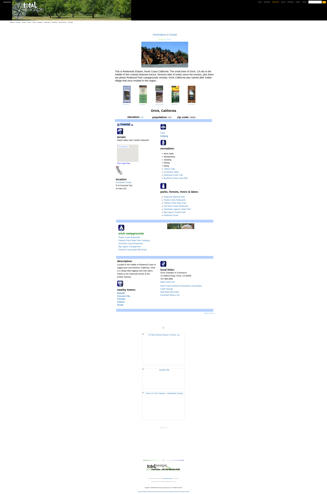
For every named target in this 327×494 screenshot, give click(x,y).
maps (179, 491)
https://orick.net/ (167, 282)
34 (142, 117)
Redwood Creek (171, 215)
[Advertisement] (163, 442)
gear (183, 491)
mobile (187, 491)
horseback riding (171, 172)
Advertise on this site (209, 313)
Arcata (120, 305)
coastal (24, 22)
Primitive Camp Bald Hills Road (132, 249)
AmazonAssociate (167, 478)
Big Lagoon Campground (129, 246)
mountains (40, 22)
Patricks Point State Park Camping (134, 240)
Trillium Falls (169, 169)
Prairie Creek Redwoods (175, 200)
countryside (47, 22)
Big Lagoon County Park (175, 212)
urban (34, 22)
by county (18, 22)
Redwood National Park (174, 197)
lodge (143, 491)
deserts (29, 22)
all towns (12, 22)
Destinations (7, 2)
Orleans (121, 302)
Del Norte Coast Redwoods (176, 206)
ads (166, 491)
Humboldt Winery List (170, 295)
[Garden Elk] (163, 378)
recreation (290, 2)
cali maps (70, 22)
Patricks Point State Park (175, 203)
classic (260, 2)
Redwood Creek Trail (173, 175)
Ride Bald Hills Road (169, 292)
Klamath (121, 293)
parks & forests (63, 22)
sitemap (170, 491)
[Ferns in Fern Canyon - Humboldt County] (163, 406)
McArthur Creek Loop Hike (176, 178)
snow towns (54, 22)
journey (298, 2)
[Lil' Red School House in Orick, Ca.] (163, 349)
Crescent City (123, 296)
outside (304, 2)
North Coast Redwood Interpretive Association (181, 286)
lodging (283, 2)
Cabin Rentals (166, 289)
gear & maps (267, 2)
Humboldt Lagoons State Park (177, 209)
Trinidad (121, 299)
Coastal (172, 34)
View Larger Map (123, 163)
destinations (275, 2)
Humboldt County (123, 182)
